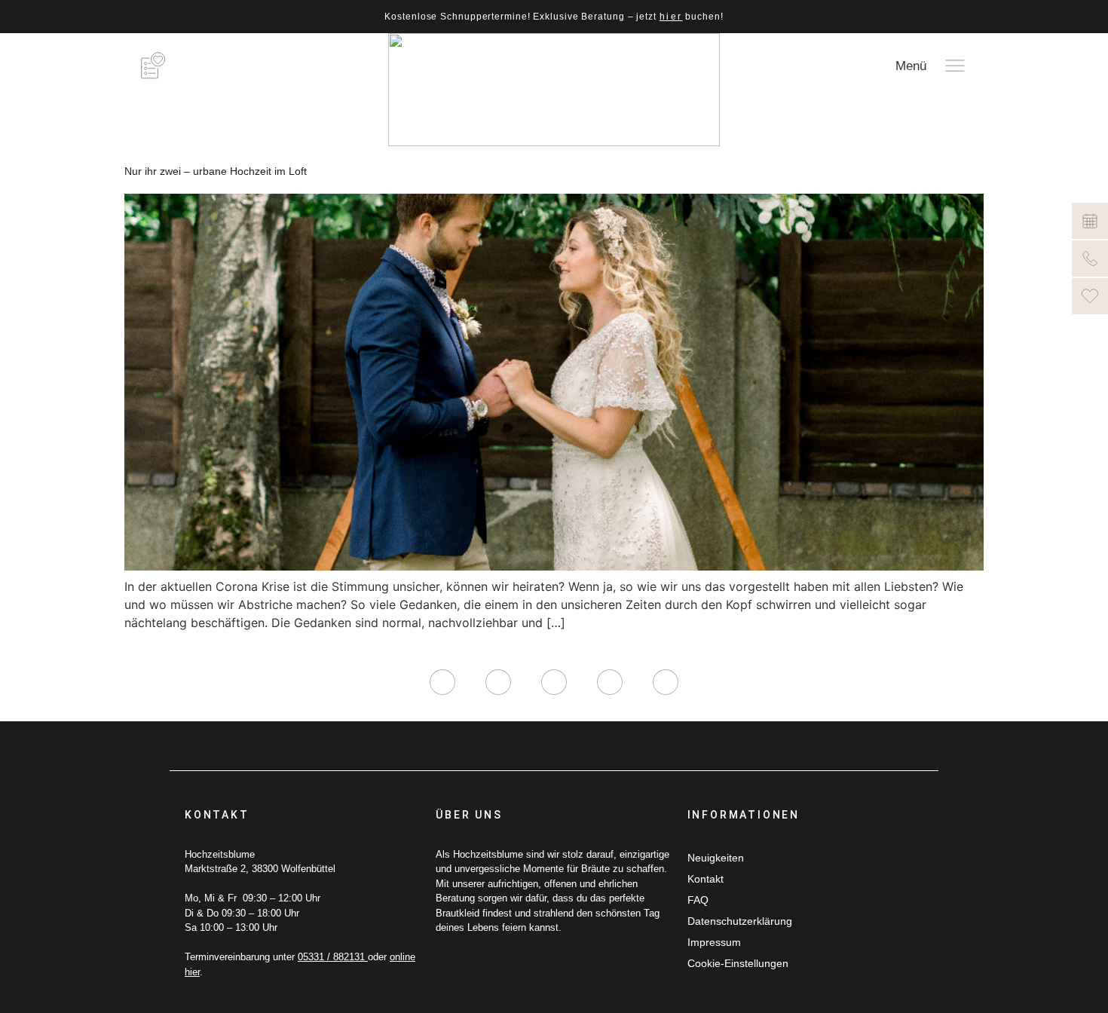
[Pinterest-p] (610, 682)
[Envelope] (665, 682)
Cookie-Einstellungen (737, 963)
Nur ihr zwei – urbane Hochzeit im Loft (215, 171)
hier (671, 16)
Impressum (714, 942)
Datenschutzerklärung (739, 921)
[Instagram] (442, 682)
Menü (910, 66)
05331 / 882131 (333, 957)
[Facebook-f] (498, 682)
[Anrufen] (1090, 258)
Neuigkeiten (715, 858)
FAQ (698, 900)
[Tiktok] (554, 682)
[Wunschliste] (1090, 296)
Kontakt (705, 879)
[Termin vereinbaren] (1090, 221)
